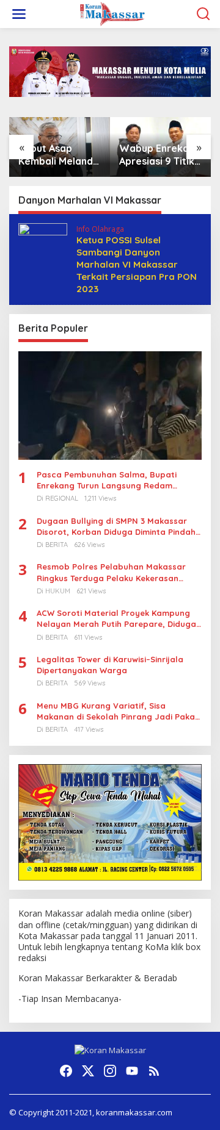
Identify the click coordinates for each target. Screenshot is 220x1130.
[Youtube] (132, 1071)
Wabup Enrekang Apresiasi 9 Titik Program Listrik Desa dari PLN (160, 155)
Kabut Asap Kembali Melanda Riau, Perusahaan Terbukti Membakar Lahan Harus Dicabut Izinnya (59, 155)
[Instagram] (110, 1071)
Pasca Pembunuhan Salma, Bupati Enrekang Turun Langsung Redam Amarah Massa (107, 480)
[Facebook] (66, 1071)
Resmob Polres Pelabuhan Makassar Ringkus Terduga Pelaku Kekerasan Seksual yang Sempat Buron (111, 572)
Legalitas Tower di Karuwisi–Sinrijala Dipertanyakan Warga (110, 664)
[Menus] (19, 14)
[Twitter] (88, 1071)
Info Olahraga (100, 229)
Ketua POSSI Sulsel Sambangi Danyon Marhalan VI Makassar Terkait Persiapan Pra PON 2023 (136, 264)
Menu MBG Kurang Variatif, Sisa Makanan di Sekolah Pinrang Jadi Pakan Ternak (118, 711)
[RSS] (154, 1071)
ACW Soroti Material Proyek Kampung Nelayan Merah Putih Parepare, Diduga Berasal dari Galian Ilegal (116, 618)
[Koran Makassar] (112, 13)
